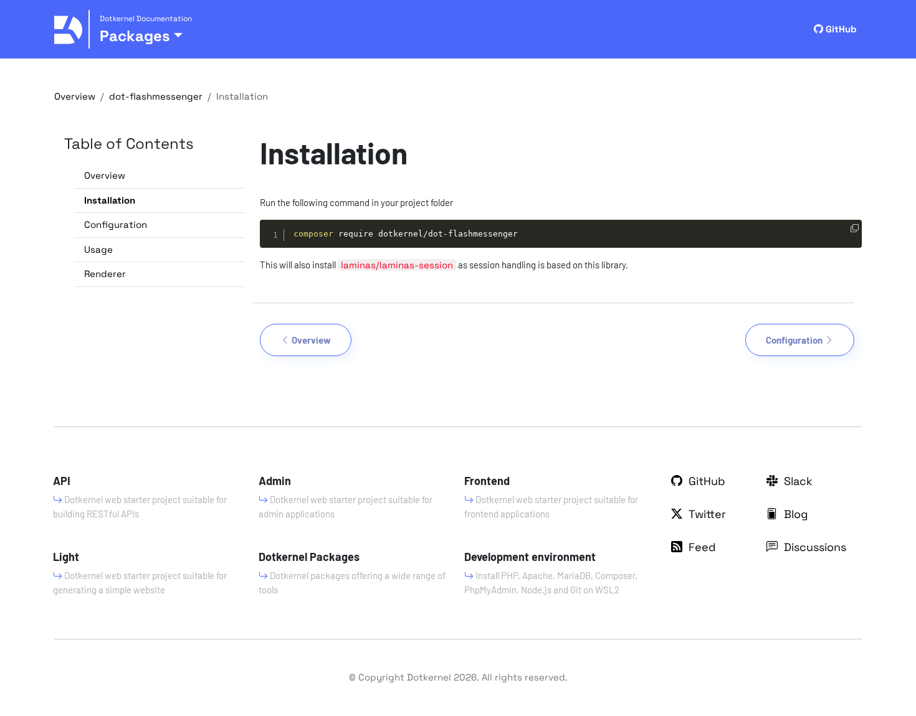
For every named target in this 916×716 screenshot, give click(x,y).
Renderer (105, 274)
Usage (98, 249)
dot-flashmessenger (156, 96)
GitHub (840, 29)
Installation (109, 200)
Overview (74, 96)
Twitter (705, 514)
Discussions (813, 547)
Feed (700, 547)
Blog (794, 514)
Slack (797, 481)
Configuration (115, 224)
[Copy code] (855, 229)
